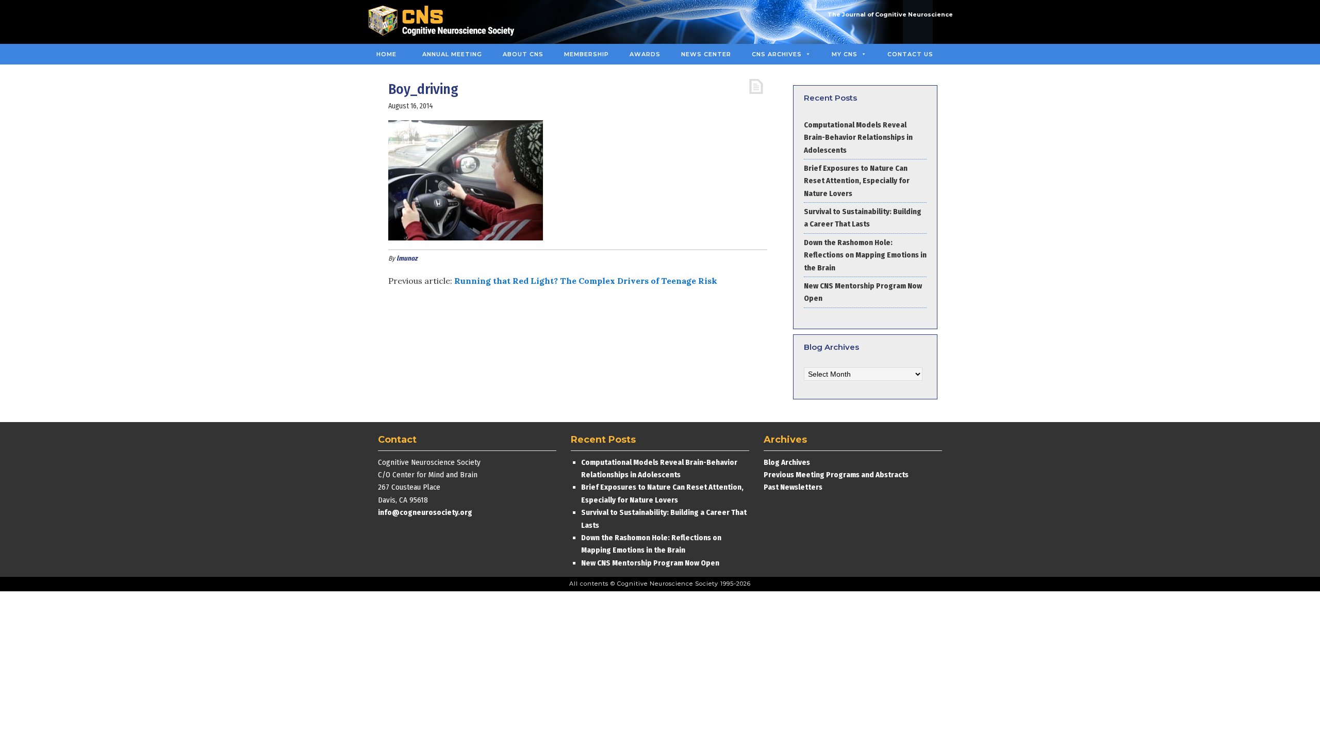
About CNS (523, 54)
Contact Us (910, 54)
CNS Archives (777, 54)
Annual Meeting (452, 54)
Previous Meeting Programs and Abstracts (836, 474)
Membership (586, 54)
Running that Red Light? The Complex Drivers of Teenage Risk (585, 281)
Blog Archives (787, 462)
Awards (645, 54)
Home (386, 54)
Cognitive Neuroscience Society (445, 22)
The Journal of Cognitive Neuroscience (890, 14)
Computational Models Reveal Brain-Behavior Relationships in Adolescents (858, 137)
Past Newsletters (793, 487)
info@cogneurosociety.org (425, 512)
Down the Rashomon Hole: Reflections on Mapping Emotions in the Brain (865, 255)
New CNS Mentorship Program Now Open (650, 563)
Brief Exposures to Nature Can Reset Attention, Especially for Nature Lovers (857, 181)
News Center (706, 54)
